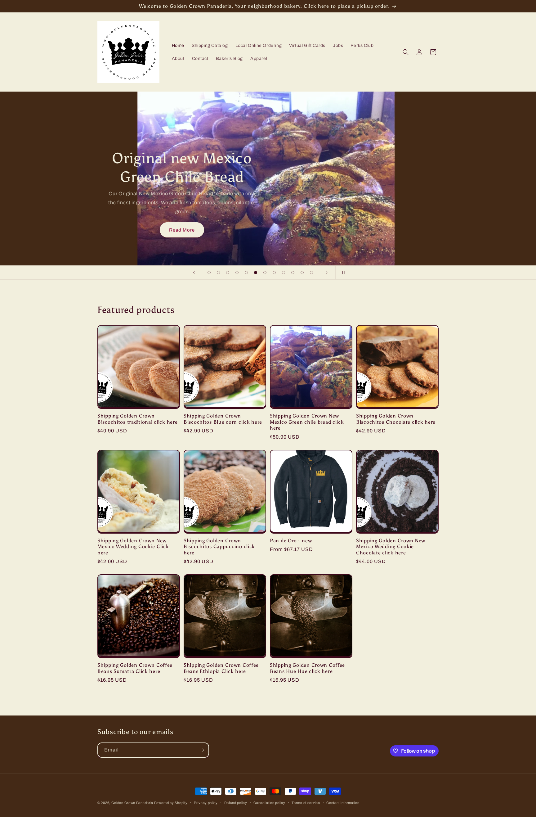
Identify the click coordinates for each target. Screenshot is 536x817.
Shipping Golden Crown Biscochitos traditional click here (137, 419)
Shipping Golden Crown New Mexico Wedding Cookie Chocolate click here (390, 547)
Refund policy (235, 802)
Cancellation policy (269, 802)
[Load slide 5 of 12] (246, 272)
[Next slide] (326, 272)
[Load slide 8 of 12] (274, 272)
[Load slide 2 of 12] (218, 272)
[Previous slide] (194, 272)
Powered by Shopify (171, 803)
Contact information (342, 802)
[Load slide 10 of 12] (292, 272)
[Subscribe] (201, 750)
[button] (406, 52)
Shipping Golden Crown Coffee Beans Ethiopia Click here (221, 668)
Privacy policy (206, 802)
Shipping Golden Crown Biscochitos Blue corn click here (223, 419)
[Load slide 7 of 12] (265, 272)
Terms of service (306, 802)
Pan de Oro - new (291, 541)
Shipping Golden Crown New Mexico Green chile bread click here (307, 422)
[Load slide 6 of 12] (255, 272)
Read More (182, 230)
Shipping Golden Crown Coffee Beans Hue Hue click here (307, 668)
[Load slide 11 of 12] (302, 272)
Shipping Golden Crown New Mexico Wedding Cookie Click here (133, 547)
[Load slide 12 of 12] (311, 272)
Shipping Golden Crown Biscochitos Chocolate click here (396, 419)
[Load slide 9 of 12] (283, 272)
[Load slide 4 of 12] (237, 272)
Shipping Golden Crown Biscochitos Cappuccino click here (219, 547)
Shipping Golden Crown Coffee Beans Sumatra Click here (134, 668)
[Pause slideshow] (342, 272)
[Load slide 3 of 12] (227, 272)
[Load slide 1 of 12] (209, 272)
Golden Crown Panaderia (132, 803)
